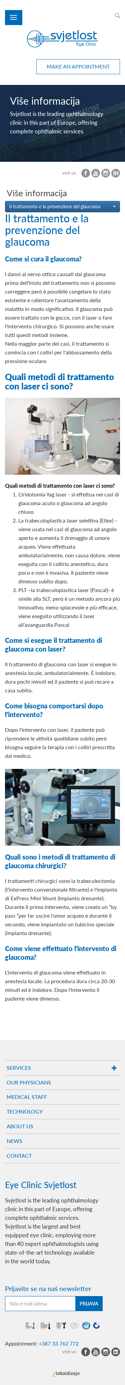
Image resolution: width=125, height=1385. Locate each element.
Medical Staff (27, 1096)
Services (19, 1067)
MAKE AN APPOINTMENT (78, 66)
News (14, 1141)
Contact (19, 1155)
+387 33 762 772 (59, 1343)
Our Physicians (29, 1082)
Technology (25, 1111)
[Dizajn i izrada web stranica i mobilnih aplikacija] (66, 1374)
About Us (20, 1126)
